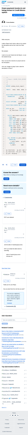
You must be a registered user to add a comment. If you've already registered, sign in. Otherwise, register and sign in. (13, 297)
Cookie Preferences (7, 431)
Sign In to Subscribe (18, 15)
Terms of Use (21, 419)
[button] (19, 26)
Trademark (7, 427)
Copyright (7, 423)
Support (21, 427)
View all (4, 407)
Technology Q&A (6, 5)
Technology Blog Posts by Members (12, 341)
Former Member (10, 22)
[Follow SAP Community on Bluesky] (12, 415)
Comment (22, 164)
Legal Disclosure (21, 423)
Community (10, 2)
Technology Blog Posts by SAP (11, 334)
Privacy (7, 419)
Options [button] (25, 15)
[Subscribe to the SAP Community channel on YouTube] (15, 415)
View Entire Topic (6, 268)
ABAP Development (6, 32)
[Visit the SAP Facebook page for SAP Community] (10, 415)
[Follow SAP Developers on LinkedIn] (17, 415)
